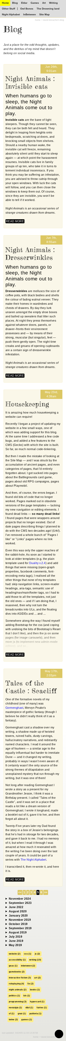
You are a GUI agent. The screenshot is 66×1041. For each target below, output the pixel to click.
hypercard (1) (37, 1001)
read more (15, 221)
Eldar (24, 2)
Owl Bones (26, 8)
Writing (53, 2)
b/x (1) (26, 995)
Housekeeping (27, 404)
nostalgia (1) (15, 1007)
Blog (15, 2)
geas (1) (13, 966)
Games (35, 2)
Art (44, 2)
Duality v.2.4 (37, 563)
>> (45, 892)
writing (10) (35, 960)
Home (5, 2)
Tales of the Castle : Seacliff (30, 687)
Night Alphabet (11, 14)
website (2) (14, 954)
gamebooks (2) (17, 971)
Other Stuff (8, 8)
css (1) (27, 954)
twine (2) (13, 1019)
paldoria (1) (35, 1013)
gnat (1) (22, 1013)
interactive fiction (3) (20, 977)
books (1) (35, 989)
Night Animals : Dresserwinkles (30, 253)
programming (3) (17, 1001)
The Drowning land (48, 8)
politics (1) (14, 995)
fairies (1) (42, 1007)
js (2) (37, 954)
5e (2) (30, 983)
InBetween (29, 14)
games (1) (26, 1019)
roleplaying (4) (16, 983)
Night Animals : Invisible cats (30, 82)
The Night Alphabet (33, 859)
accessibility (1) (17, 960)
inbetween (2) (28, 966)
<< (20, 892)
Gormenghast (14, 707)
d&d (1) (29, 1007)
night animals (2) (17, 989)
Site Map (44, 14)
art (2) (37, 977)
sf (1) (11, 1013)
